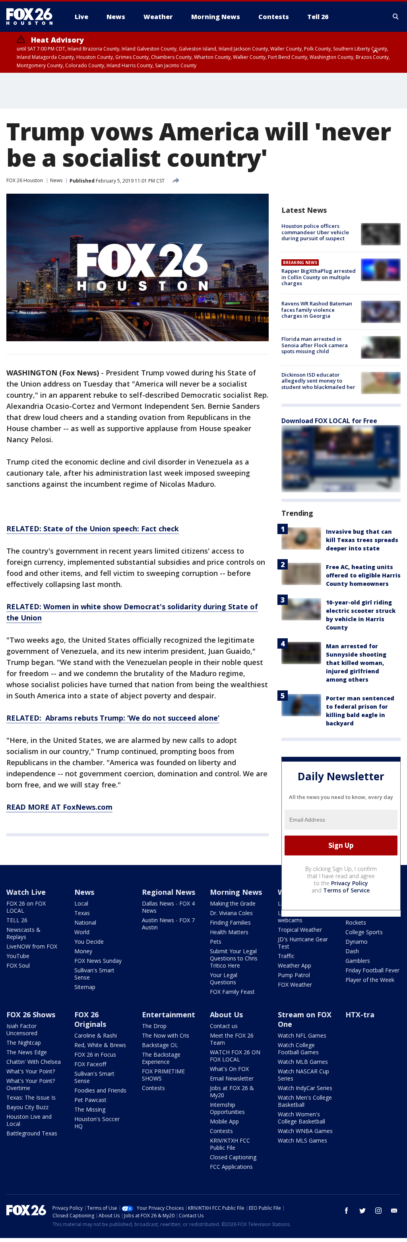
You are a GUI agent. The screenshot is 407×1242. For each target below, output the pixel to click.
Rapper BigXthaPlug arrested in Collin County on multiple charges (318, 277)
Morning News (236, 892)
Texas (82, 913)
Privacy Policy (349, 883)
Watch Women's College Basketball (301, 1117)
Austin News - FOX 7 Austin (168, 923)
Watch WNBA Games (305, 1131)
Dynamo (356, 941)
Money (83, 951)
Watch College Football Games (298, 1048)
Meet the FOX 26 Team (232, 1039)
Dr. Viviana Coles (231, 913)
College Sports (364, 932)
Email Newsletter (232, 1078)
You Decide (89, 941)
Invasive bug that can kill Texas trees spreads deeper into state (362, 540)
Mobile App (224, 1121)
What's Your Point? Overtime (30, 1084)
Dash (352, 951)
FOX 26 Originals (90, 1019)
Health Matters (229, 932)
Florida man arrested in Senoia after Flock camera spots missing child (314, 345)
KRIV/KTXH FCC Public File (230, 1144)
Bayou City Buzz (27, 1107)
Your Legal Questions (223, 978)
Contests (153, 1088)
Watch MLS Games (302, 1140)
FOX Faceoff (90, 1064)
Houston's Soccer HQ (97, 1122)
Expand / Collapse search (396, 16)
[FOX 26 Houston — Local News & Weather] (32, 16)
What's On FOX (229, 1069)
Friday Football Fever (372, 970)
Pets (215, 941)
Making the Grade (233, 903)
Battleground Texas (31, 1133)
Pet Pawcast (90, 1100)
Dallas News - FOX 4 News (168, 907)
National (85, 922)
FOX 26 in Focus (95, 1054)
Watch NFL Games (302, 1035)
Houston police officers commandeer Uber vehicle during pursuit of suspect (315, 232)
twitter (362, 1210)
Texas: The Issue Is (31, 1097)
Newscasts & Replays (23, 933)
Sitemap (84, 987)
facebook (346, 1210)
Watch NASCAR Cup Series (303, 1074)
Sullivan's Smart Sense (94, 973)
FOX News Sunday (98, 960)
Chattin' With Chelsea (33, 1061)
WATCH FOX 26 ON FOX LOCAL (235, 1055)
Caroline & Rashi (95, 1035)
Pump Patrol (294, 975)
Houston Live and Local (29, 1120)
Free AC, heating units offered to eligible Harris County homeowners (363, 575)
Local (81, 903)
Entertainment (168, 1014)
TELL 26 (16, 920)
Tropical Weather (300, 929)
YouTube (17, 956)
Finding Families (230, 922)
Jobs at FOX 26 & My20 (232, 1091)
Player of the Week (369, 979)
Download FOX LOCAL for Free (329, 420)
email (394, 1210)
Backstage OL (160, 1045)
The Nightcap (23, 1042)
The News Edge (26, 1052)
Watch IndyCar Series (305, 1088)
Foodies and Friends (100, 1090)
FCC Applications (231, 1166)
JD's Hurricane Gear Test (303, 942)
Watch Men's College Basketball (305, 1101)
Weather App (294, 965)
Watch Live (26, 892)
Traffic (286, 956)
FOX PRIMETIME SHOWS (163, 1074)
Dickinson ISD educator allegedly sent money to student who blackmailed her (318, 381)
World (81, 932)
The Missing (89, 1109)
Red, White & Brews (100, 1045)
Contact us (224, 1026)
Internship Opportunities (227, 1108)
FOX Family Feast (232, 991)
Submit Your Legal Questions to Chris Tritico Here (234, 958)
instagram (378, 1210)
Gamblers (357, 960)
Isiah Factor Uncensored (21, 1029)
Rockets (355, 922)
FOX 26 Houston (24, 180)
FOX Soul (18, 965)
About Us (226, 1014)
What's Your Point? (30, 1071)
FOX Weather (295, 984)
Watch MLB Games (303, 1061)
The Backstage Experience (161, 1058)
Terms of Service (346, 890)
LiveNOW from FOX (31, 946)
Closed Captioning (233, 1157)
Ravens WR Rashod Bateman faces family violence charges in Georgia (316, 309)
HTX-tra (359, 1014)
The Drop (154, 1026)
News (56, 180)
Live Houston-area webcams (302, 916)
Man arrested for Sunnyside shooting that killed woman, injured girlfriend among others (356, 662)
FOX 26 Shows (30, 1014)
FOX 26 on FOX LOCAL (26, 907)
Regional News (168, 892)
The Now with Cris (165, 1035)
